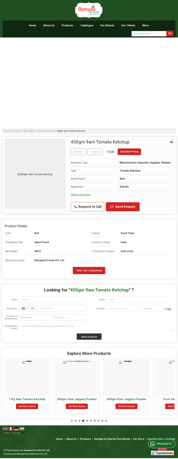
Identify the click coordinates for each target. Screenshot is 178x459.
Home (32, 25)
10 (106, 421)
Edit (111, 151)
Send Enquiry (124, 207)
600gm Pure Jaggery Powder (89, 399)
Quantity (100, 308)
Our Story (138, 439)
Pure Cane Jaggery (139, 399)
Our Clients (128, 25)
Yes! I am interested (89, 270)
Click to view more (80, 194)
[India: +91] (24, 308)
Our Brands (107, 25)
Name (15, 299)
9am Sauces (29, 131)
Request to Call (90, 207)
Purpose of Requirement (11, 317)
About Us (49, 25)
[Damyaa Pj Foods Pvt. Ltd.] (89, 10)
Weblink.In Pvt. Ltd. (38, 454)
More (145, 25)
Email (102, 299)
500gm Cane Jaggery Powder (40, 399)
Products (67, 25)
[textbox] (95, 152)
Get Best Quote (39, 406)
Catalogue (87, 25)
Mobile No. (12, 308)
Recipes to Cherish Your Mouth (112, 439)
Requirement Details (11, 327)
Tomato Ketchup (46, 131)
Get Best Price (129, 151)
